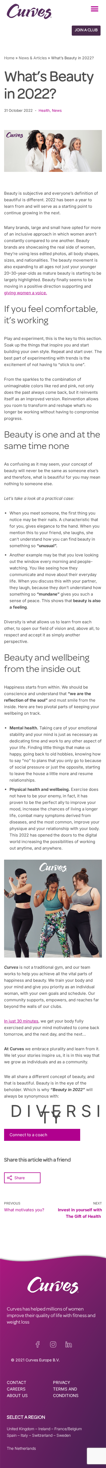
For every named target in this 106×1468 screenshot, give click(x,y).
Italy (24, 1435)
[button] (94, 9)
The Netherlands (21, 1448)
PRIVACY (61, 1382)
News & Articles (33, 57)
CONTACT (16, 1382)
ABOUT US (17, 1395)
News (57, 110)
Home (9, 57)
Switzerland (42, 1435)
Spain (12, 1435)
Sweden (64, 1435)
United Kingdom (20, 1428)
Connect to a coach (28, 1134)
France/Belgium (68, 1428)
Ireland (44, 1428)
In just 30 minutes (21, 1021)
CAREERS (16, 1389)
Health (44, 110)
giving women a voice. (25, 292)
